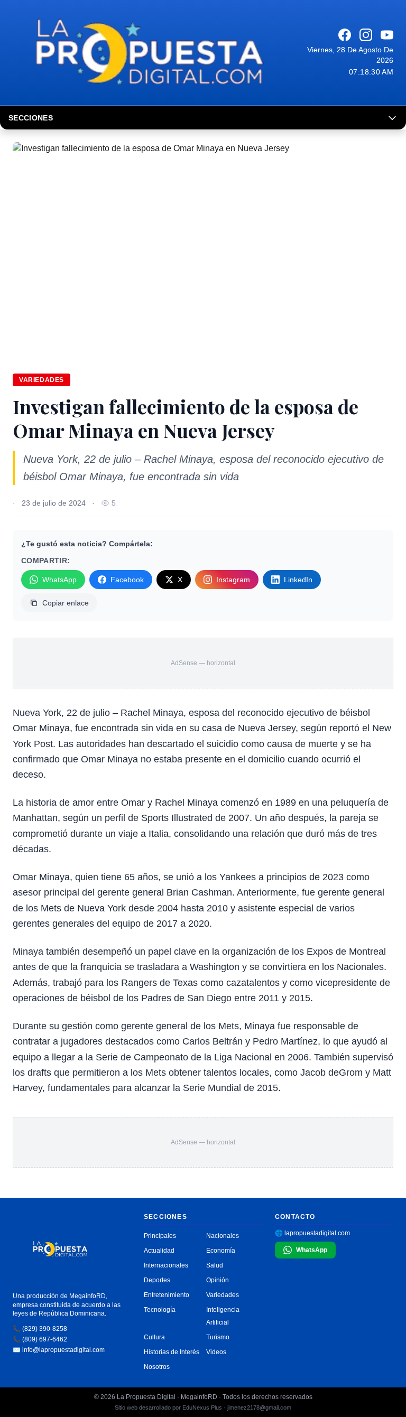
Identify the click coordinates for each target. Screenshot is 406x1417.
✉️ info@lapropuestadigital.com (59, 1350)
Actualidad (159, 1250)
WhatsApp (59, 579)
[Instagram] (365, 35)
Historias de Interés (171, 1352)
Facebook (127, 579)
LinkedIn (298, 579)
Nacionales (222, 1235)
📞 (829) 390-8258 (40, 1328)
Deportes (157, 1280)
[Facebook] (344, 35)
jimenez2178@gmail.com (259, 1407)
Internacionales (166, 1265)
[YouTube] (387, 35)
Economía (220, 1250)
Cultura (154, 1337)
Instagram (233, 579)
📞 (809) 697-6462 (40, 1339)
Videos (216, 1352)
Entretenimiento (166, 1295)
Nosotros (157, 1367)
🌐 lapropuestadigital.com (312, 1233)
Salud (214, 1265)
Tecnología (160, 1309)
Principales (160, 1235)
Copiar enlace (65, 603)
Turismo (217, 1337)
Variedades (41, 380)
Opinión (217, 1280)
